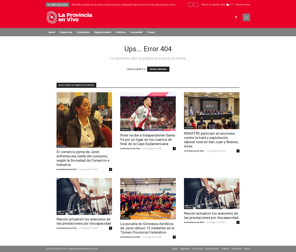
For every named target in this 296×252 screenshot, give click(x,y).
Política (61, 213)
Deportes (125, 129)
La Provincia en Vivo (67, 169)
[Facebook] (236, 17)
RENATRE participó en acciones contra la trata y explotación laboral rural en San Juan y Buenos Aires (123, 4)
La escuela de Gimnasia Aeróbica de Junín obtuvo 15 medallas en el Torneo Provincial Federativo (147, 228)
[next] (196, 5)
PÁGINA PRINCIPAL (158, 69)
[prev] (190, 5)
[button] (246, 17)
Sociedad (125, 218)
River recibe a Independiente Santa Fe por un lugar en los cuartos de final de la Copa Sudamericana (147, 139)
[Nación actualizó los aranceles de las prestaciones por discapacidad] (84, 196)
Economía (62, 146)
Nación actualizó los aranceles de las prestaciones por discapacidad (84, 221)
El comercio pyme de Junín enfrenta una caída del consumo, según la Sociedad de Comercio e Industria (83, 158)
